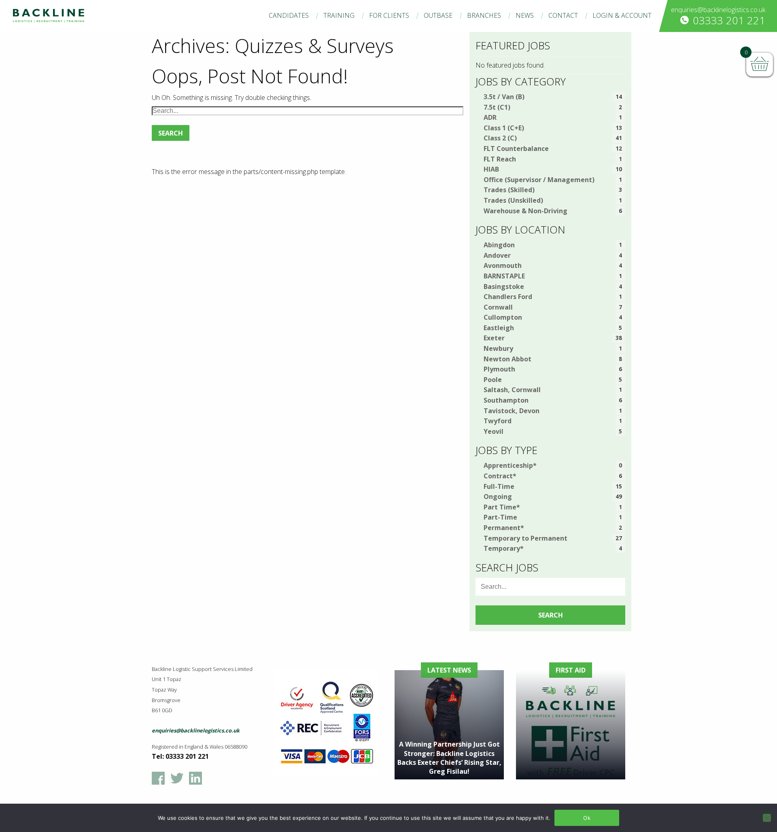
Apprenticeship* (510, 465)
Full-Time (499, 486)
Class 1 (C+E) (504, 127)
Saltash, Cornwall (512, 389)
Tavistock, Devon (511, 410)
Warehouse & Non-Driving (525, 210)
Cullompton (503, 317)
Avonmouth (503, 265)
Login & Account (622, 15)
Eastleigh (499, 327)
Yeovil (493, 431)
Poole (493, 379)
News (525, 15)
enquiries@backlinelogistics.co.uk (718, 9)
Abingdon (499, 244)
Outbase (438, 15)
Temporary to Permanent (525, 538)
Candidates (289, 15)
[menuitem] (288, 15)
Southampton (506, 400)
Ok (586, 818)
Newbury (498, 348)
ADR (490, 117)
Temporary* (504, 548)
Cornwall (498, 307)
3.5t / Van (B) (504, 96)
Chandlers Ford (508, 296)
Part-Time (500, 517)
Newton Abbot (507, 358)
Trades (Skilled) (509, 189)
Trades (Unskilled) (513, 200)
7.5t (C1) (497, 107)
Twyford (498, 420)
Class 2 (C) (500, 138)
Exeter (494, 337)
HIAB (491, 169)
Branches (484, 15)
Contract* (500, 475)
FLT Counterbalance (516, 148)
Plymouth (499, 369)
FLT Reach (500, 159)
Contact (563, 15)
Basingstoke (504, 286)
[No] (767, 818)
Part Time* (502, 507)
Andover (497, 255)
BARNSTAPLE (504, 276)
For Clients (389, 15)
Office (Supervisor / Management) (539, 179)
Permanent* (504, 527)
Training (339, 15)
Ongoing (498, 496)
